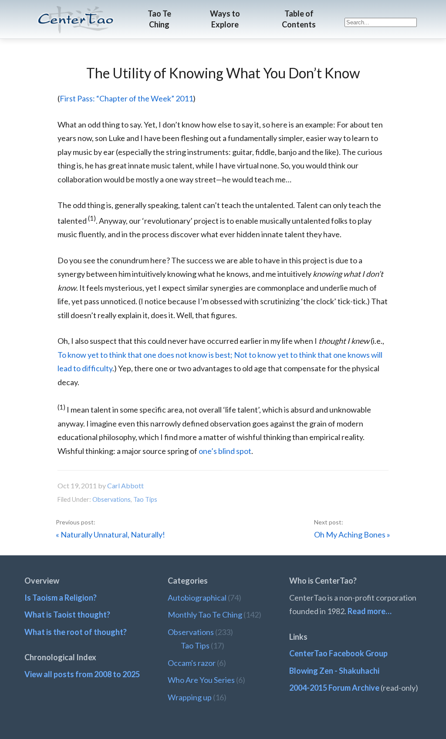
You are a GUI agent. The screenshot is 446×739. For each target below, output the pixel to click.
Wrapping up (190, 697)
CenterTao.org (76, 11)
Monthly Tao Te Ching (205, 614)
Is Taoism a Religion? (60, 597)
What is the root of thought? (75, 632)
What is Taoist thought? (67, 614)
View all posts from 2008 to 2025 (82, 674)
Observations (111, 499)
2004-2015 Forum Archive (334, 687)
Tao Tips (145, 499)
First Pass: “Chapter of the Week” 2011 (126, 98)
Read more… (370, 611)
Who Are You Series (201, 680)
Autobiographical (197, 597)
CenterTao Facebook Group (338, 653)
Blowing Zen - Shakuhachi (334, 670)
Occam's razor (192, 663)
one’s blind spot (225, 451)
